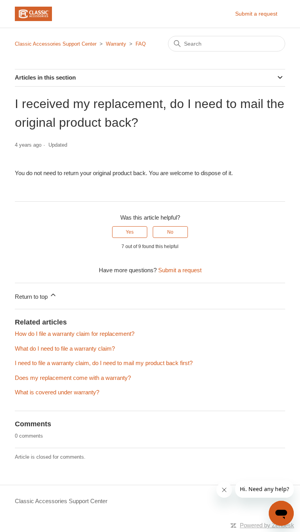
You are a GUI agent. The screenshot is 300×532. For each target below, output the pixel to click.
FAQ (141, 44)
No (170, 232)
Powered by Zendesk (267, 525)
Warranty (116, 44)
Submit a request (256, 14)
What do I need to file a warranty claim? (65, 348)
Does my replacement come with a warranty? (73, 377)
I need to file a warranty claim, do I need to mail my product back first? (104, 363)
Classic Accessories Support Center (55, 44)
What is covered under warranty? (57, 392)
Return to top (32, 296)
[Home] (33, 14)
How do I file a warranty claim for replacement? (74, 333)
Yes (130, 232)
